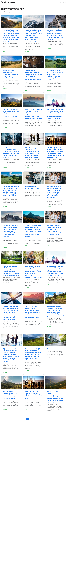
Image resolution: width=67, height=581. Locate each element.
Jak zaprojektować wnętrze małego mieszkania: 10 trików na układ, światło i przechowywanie (10, 74)
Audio (49, 349)
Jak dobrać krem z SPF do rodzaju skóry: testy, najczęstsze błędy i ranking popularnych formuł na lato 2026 (33, 394)
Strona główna (62, 2)
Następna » (37, 419)
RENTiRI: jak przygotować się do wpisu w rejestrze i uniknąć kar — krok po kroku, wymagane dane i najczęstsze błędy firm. (11, 112)
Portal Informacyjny (8, 2)
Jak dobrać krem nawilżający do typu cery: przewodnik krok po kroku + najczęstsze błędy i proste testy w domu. (11, 394)
